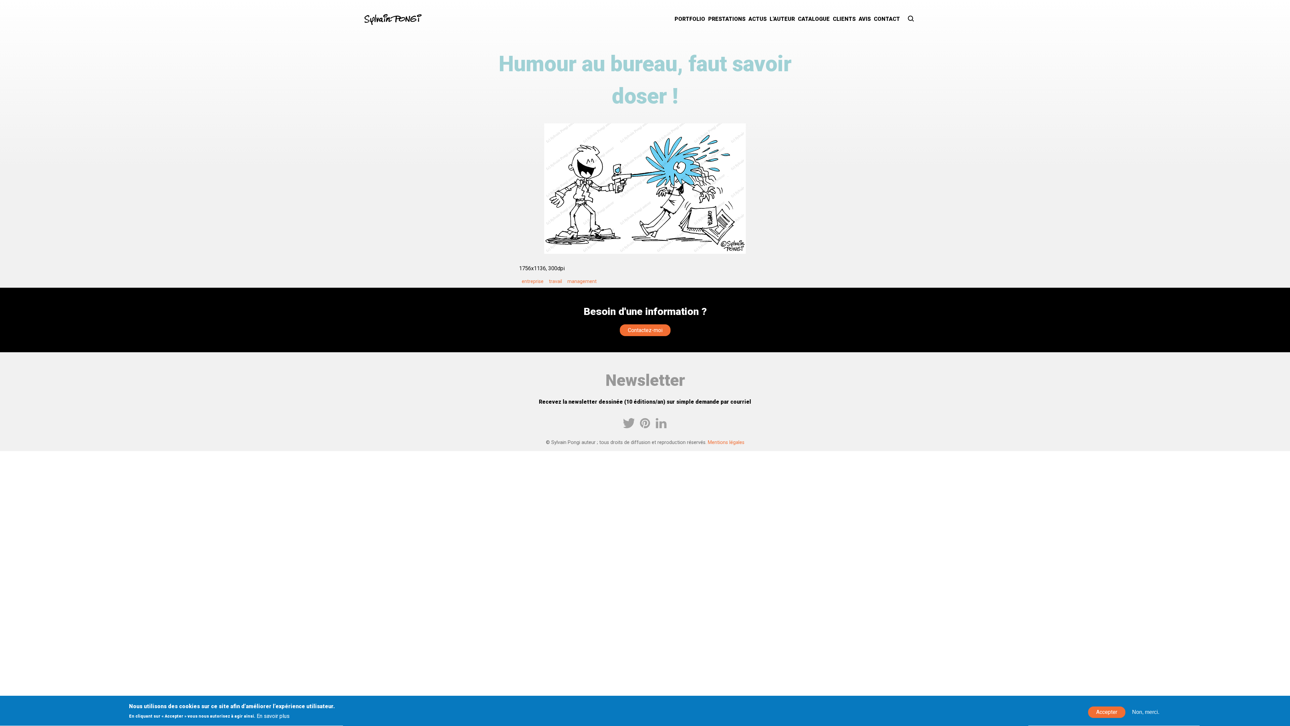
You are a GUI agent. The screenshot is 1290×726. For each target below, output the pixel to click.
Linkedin (661, 423)
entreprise (533, 281)
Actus (757, 19)
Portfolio (690, 19)
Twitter (629, 423)
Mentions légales (726, 442)
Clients (844, 19)
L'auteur (782, 19)
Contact (887, 19)
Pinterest (645, 423)
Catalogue (814, 19)
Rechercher (911, 19)
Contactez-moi (645, 330)
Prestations (726, 19)
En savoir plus (273, 716)
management (582, 281)
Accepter (1106, 712)
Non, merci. (1145, 712)
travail (555, 281)
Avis (865, 19)
